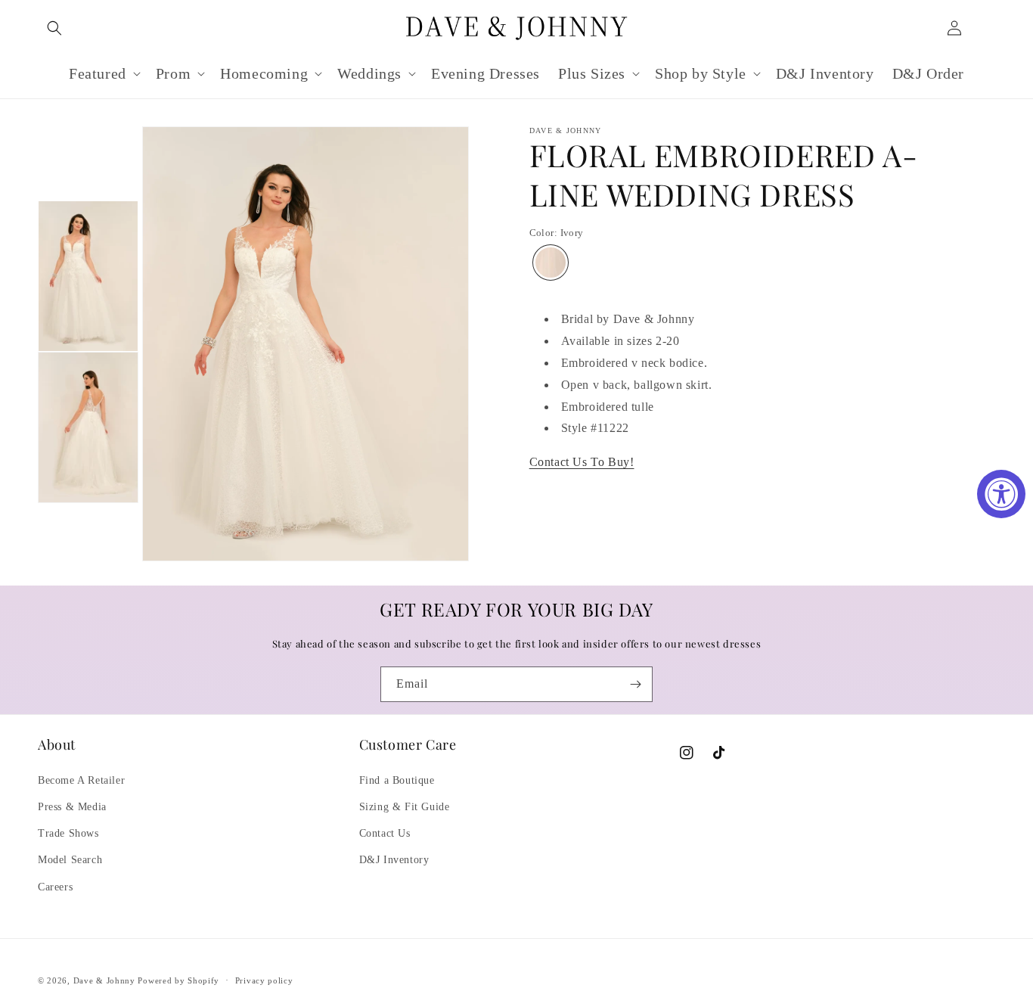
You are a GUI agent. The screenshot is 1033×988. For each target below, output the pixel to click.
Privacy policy (264, 980)
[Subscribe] (635, 684)
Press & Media (72, 806)
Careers (55, 887)
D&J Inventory (394, 859)
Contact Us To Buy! (581, 462)
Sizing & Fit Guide (404, 806)
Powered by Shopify (178, 980)
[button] (54, 28)
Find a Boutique (397, 780)
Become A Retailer (81, 780)
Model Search (70, 859)
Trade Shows (68, 833)
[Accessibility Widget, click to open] (1001, 494)
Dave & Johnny (104, 980)
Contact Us (385, 833)
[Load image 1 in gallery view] (88, 276)
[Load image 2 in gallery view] (88, 427)
